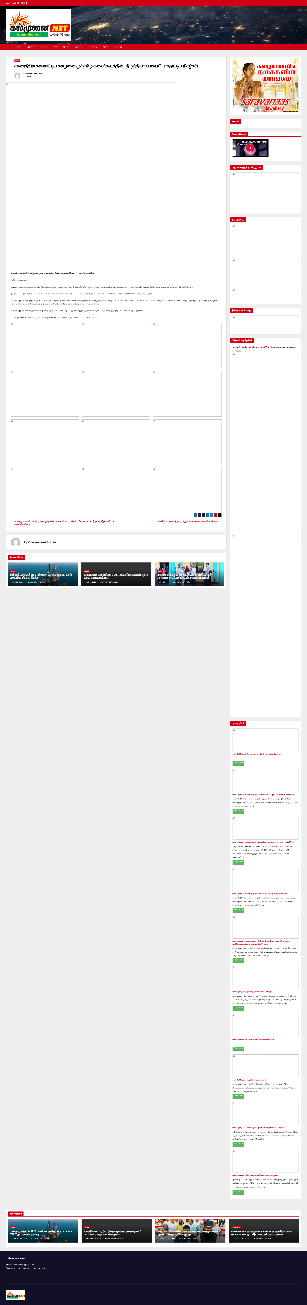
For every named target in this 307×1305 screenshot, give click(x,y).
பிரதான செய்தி (236, 1227)
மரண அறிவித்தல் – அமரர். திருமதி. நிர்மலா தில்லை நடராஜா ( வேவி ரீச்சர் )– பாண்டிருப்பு (263, 794)
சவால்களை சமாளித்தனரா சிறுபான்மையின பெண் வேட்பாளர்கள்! (187, 521)
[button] (293, 47)
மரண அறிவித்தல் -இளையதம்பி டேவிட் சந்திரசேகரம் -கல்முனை (255, 1175)
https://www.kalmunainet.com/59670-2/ (252, 347)
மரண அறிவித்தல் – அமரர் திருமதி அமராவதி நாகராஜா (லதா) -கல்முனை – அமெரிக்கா (263, 842)
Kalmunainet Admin (34, 74)
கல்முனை (43, 47)
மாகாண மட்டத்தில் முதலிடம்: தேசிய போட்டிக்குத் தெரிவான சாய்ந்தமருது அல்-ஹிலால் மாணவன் (184, 576)
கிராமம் (105, 47)
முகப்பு (19, 47)
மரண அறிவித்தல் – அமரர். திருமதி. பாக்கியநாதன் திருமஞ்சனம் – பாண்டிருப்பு (260, 893)
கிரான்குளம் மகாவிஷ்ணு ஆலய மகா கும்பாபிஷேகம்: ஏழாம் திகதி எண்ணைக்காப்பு (116, 576)
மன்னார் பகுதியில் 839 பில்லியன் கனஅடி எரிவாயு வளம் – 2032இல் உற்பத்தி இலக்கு (42, 576)
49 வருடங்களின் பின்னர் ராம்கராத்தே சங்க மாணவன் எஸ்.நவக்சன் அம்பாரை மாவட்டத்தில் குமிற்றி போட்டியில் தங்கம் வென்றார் (65, 523)
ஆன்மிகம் (66, 47)
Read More (238, 763)
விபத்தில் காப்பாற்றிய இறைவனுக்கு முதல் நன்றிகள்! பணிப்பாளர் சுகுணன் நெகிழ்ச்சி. (112, 1232)
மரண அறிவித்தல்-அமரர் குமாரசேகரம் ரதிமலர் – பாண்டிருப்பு (253, 1039)
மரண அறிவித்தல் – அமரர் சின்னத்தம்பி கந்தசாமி (250, 1080)
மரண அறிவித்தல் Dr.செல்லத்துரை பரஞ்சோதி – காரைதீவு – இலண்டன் (257, 754)
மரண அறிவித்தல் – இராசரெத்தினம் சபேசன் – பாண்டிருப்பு (253, 991)
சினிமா (55, 47)
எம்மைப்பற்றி (118, 47)
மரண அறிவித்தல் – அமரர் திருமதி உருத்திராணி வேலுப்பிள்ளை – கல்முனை (259, 1127)
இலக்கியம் (79, 47)
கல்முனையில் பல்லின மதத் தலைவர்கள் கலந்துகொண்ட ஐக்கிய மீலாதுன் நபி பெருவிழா (189, 1232)
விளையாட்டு (93, 47)
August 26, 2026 (20, 1238)
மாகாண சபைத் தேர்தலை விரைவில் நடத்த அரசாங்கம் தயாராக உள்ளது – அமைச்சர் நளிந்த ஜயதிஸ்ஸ (261, 1232)
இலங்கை (31, 47)
